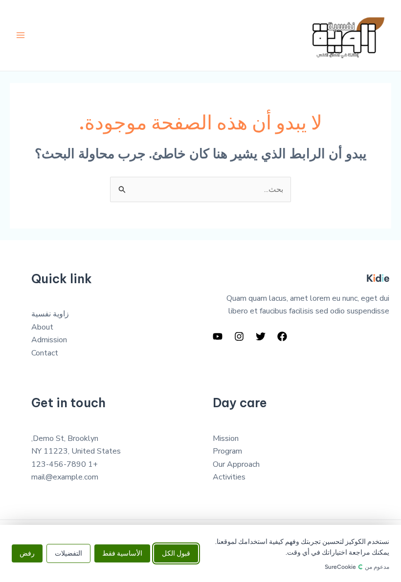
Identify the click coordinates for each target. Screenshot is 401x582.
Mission (226, 438)
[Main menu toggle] (20, 35)
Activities (229, 477)
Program (227, 451)
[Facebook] (282, 336)
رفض (27, 553)
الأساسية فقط (122, 553)
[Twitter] (261, 336)
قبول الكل (176, 553)
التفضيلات (68, 553)
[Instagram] (239, 336)
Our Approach (236, 464)
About (42, 327)
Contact (44, 353)
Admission (49, 339)
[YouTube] (218, 336)
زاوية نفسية (50, 314)
